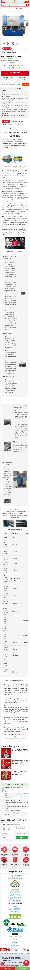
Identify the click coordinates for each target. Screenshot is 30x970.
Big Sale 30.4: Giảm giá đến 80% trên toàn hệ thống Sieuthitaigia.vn (20, 762)
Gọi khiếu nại (11, 877)
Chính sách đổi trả (15, 891)
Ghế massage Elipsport (15, 900)
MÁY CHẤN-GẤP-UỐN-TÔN (15, 8)
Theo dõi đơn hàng (15, 911)
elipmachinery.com (15, 945)
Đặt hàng (8, 968)
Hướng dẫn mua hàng (15, 892)
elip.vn (15, 939)
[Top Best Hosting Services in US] (15, 922)
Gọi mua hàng (12, 875)
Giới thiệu (15, 906)
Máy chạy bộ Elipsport (15, 898)
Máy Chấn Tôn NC (7, 11)
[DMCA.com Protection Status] (15, 916)
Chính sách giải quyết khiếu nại (15, 897)
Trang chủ (5, 8)
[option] (4, 43)
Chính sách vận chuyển (15, 894)
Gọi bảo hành (11, 878)
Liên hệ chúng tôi (15, 889)
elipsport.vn (15, 938)
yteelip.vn (15, 941)
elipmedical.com (15, 944)
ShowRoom (22, 968)
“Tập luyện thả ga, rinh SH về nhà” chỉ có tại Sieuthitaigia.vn (19, 773)
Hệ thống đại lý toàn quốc (15, 909)
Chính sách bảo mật (15, 895)
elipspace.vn (15, 942)
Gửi (23, 837)
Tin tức (15, 912)
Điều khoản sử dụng (15, 908)
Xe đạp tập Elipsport (15, 901)
